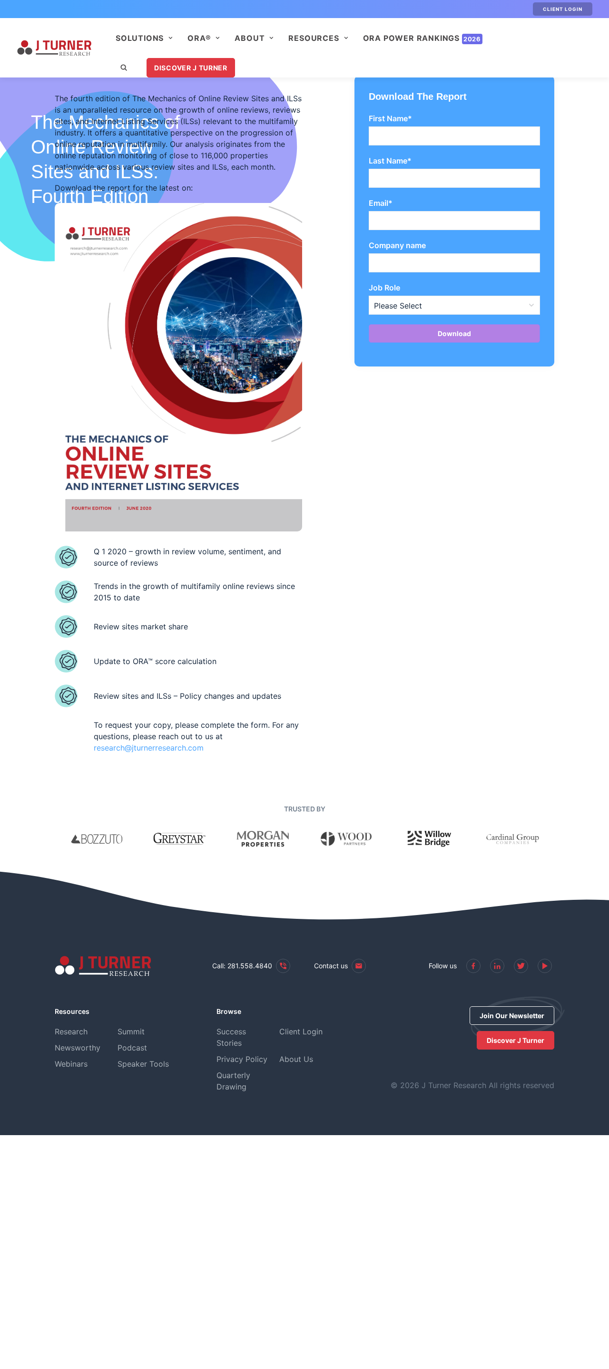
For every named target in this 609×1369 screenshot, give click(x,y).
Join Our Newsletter (512, 1016)
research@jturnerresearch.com (149, 747)
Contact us (331, 966)
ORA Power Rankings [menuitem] (422, 38)
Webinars (71, 1064)
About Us (296, 1059)
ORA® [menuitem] (199, 38)
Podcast (132, 1047)
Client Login (562, 9)
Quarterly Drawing (233, 1080)
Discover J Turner (190, 68)
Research (71, 1031)
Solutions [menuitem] (140, 38)
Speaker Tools (143, 1064)
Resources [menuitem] (313, 38)
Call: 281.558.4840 (242, 966)
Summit (131, 1031)
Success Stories (231, 1037)
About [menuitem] (250, 38)
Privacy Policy (241, 1059)
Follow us (443, 966)
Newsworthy (77, 1047)
